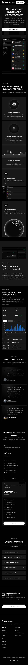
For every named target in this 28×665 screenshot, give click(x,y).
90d (23, 321)
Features (4, 630)
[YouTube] (17, 660)
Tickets (5, 321)
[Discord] (10, 660)
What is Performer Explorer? (12, 578)
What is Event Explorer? (10, 567)
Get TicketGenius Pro (14, 606)
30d (17, 321)
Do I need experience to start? (12, 552)
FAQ (3, 638)
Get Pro (14, 523)
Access (3, 635)
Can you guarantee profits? (11, 562)
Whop (3, 650)
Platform (4, 633)
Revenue (10, 321)
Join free (14, 478)
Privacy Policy (18, 635)
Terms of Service (19, 633)
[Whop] (14, 660)
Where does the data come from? (13, 557)
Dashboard (20, 2)
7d (14, 321)
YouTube (4, 647)
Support (17, 630)
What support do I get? (10, 573)
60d (20, 321)
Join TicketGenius (14, 29)
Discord (4, 644)
